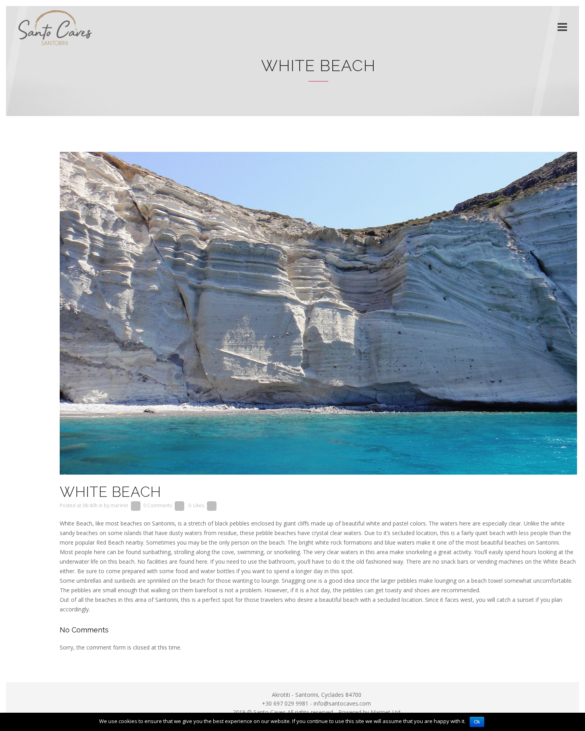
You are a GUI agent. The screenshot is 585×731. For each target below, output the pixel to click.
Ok (477, 722)
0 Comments (157, 505)
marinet (119, 505)
